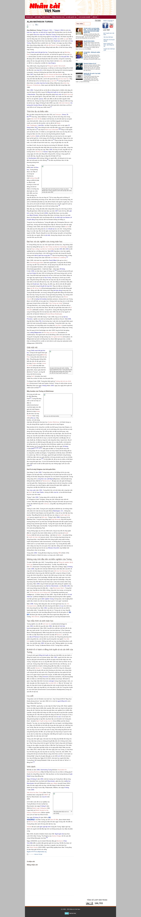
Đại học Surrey (33, 821)
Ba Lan (33, 418)
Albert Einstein (33, 215)
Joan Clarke (40, 492)
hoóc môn (58, 94)
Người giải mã (59, 834)
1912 (50, 30)
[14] (42, 458)
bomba (29, 415)
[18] (47, 837)
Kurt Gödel (32, 273)
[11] (67, 257)
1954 (61, 30)
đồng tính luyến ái (52, 92)
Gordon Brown (38, 105)
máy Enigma (52, 63)
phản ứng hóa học (41, 83)
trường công (33, 178)
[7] (53, 139)
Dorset (46, 151)
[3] (29, 116)
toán (32, 167)
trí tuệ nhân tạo (55, 36)
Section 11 (39, 668)
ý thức (55, 39)
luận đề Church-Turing (53, 45)
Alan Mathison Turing (40, 22)
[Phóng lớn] (71, 188)
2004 (32, 789)
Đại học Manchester (52, 586)
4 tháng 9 (45, 385)
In (37, 24)
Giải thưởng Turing (46, 769)
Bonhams (59, 841)
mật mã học (44, 32)
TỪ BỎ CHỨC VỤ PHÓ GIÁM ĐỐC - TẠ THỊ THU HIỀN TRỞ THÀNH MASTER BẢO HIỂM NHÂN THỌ (91, 30)
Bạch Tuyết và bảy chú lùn (44, 721)
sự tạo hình (53, 81)
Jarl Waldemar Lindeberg (58, 257)
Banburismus (47, 481)
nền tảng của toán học (50, 332)
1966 (38, 769)
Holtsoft (29, 826)
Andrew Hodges (56, 836)
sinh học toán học (63, 78)
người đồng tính (62, 701)
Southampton (32, 158)
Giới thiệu (38, 17)
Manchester (31, 94)
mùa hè (56, 492)
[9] (59, 205)
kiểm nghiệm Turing (48, 599)
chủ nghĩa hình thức (57, 337)
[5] (37, 129)
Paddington (33, 125)
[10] (51, 255)
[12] (55, 270)
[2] (51, 106)
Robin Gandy (34, 847)
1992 (42, 643)
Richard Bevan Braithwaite (54, 314)
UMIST (46, 794)
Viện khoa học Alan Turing (35, 792)
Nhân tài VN (46, 17)
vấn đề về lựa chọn (36, 288)
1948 (58, 517)
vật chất (47, 235)
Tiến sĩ (41, 321)
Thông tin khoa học (58, 17)
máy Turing (47, 277)
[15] (31, 465)
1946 (32, 568)
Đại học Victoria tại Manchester (53, 74)
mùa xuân (33, 490)
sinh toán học (47, 624)
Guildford (32, 136)
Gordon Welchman (53, 422)
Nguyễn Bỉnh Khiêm (89, 41)
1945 (35, 553)
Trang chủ (29, 17)
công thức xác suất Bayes (45, 479)
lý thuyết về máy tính (45, 286)
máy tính (39, 70)
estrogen (51, 681)
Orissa (64, 114)
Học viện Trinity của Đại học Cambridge (55, 247)
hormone (45, 676)
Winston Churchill (53, 548)
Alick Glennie (35, 616)
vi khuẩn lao (51, 229)
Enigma (34, 363)
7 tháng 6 (56, 30)
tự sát (59, 716)
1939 (52, 385)
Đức (68, 56)
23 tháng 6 (45, 30)
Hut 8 (32, 376)
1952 (31, 90)
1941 (40, 490)
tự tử (59, 756)
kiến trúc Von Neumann (61, 571)
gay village (54, 783)
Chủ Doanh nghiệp (84, 17)
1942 (36, 497)
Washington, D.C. (58, 511)
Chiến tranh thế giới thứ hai (39, 52)
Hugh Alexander (56, 519)
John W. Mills (54, 819)
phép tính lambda (41, 299)
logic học (35, 32)
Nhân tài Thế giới (38, 854)
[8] (47, 159)
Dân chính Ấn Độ (36, 119)
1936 (32, 271)
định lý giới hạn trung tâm (42, 255)
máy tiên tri (58, 325)
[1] (57, 80)
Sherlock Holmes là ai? (90, 63)
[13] (39, 387)
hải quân (63, 56)
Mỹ (31, 843)
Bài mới (87, 23)
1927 (56, 211)
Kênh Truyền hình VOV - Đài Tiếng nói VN (108, 45)
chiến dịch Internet (64, 103)
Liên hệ (94, 17)
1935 (52, 251)
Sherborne (39, 151)
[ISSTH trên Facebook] (105, 28)
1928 (45, 213)
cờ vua (61, 606)
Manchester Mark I (49, 76)
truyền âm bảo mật (34, 537)
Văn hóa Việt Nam (108, 37)
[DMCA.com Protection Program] (70, 914)
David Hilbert (53, 260)
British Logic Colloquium (39, 808)
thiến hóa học (68, 94)
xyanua (41, 98)
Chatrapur (58, 114)
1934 (67, 249)
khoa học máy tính (39, 34)
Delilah (59, 535)
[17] (34, 761)
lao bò (67, 226)
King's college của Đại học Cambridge (42, 249)
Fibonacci (59, 634)
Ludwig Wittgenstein (35, 332)
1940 (32, 448)
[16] (30, 505)
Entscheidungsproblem (36, 262)
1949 (38, 584)
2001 (41, 779)
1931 (60, 249)
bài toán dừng (58, 290)
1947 (31, 74)
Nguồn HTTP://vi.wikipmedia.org (36, 851)
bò (44, 229)
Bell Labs (44, 517)
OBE (59, 553)
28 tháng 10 (36, 817)
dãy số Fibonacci (34, 637)
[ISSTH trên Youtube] (111, 28)
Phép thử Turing (50, 34)
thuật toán (57, 41)
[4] (30, 116)
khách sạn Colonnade (51, 129)
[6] (60, 129)
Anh (53, 32)
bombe (60, 61)
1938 (69, 319)
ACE (31, 566)
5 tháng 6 (43, 806)
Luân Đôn (41, 125)
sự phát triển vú (53, 683)
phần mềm (67, 586)
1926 (50, 149)
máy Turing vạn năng (55, 303)
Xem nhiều (80, 23)
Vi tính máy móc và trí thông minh (40, 592)
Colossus (46, 503)
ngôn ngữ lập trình (45, 826)
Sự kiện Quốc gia (71, 17)
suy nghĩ (65, 39)
